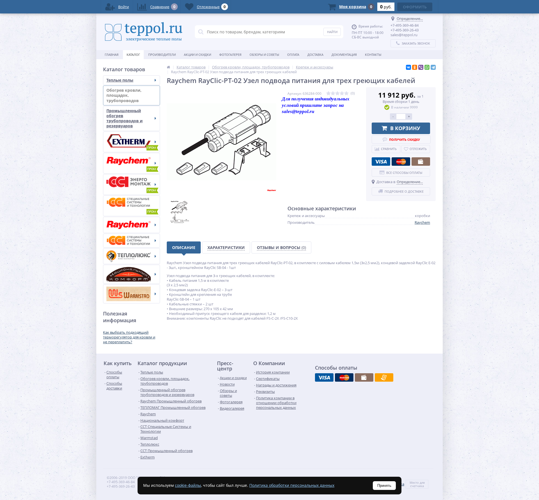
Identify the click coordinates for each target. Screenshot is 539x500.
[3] (337, 93)
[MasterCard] (401, 161)
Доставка (315, 54)
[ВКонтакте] (408, 67)
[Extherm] (131, 142)
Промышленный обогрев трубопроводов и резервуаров (124, 118)
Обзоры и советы (264, 54)
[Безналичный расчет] (384, 377)
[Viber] (420, 67)
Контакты (373, 54)
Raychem (422, 222)
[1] (328, 93)
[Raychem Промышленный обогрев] (131, 163)
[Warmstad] (131, 293)
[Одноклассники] (414, 67)
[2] (333, 93)
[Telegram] (433, 67)
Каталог (133, 54)
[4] (342, 93)
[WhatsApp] (427, 67)
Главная (111, 54)
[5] (346, 93)
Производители (162, 54)
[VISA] (381, 161)
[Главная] (168, 67)
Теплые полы (119, 80)
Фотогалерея (230, 54)
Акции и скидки (197, 54)
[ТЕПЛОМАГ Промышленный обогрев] (131, 184)
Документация (344, 54)
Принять (384, 485)
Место (414, 482)
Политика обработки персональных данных (291, 485)
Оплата (293, 54)
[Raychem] (131, 225)
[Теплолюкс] (131, 256)
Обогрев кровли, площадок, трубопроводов (123, 95)
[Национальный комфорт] (131, 274)
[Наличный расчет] (421, 161)
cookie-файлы (188, 485)
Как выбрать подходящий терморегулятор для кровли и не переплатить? (129, 337)
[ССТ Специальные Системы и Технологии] (131, 241)
